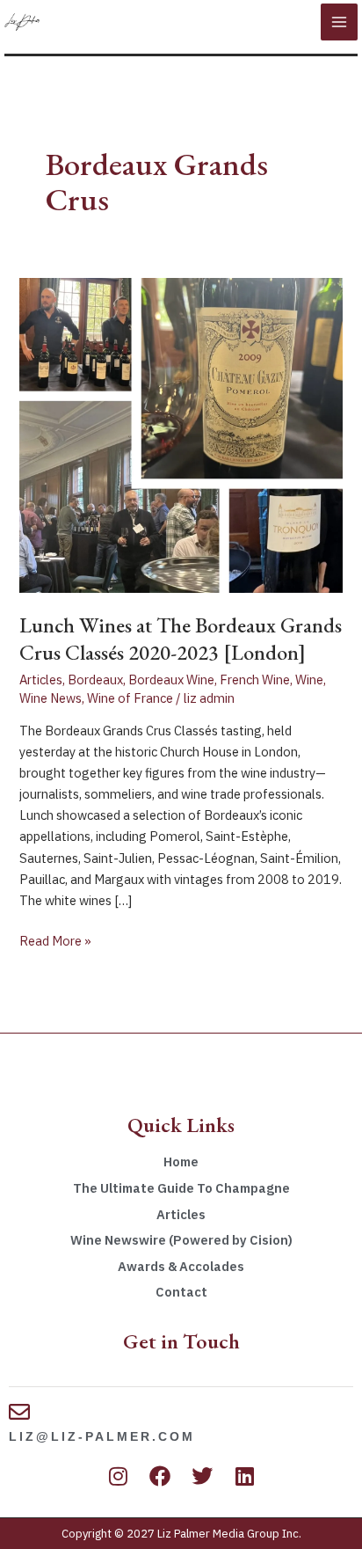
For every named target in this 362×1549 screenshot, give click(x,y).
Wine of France (130, 698)
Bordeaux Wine (171, 679)
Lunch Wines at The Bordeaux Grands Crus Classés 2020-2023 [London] (180, 638)
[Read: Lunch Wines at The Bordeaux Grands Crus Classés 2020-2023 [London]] (180, 434)
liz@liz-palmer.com (102, 1436)
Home (181, 1161)
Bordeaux (95, 679)
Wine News (50, 698)
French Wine (255, 679)
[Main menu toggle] (339, 22)
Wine (309, 679)
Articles (40, 679)
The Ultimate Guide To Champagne (181, 1188)
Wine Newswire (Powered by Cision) (181, 1239)
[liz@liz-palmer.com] (19, 1411)
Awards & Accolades (181, 1266)
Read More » (55, 940)
